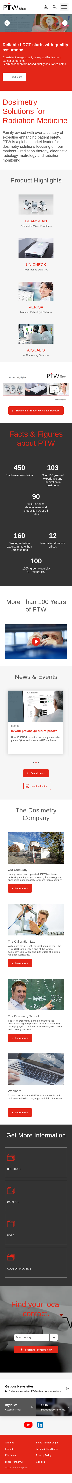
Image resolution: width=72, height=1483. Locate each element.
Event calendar (39, 784)
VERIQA (36, 305)
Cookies (40, 1460)
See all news (38, 771)
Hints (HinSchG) (14, 1460)
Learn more (21, 886)
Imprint (9, 1447)
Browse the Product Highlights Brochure (38, 408)
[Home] (15, 6)
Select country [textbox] (23, 1335)
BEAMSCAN (36, 219)
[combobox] (36, 1335)
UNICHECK (36, 263)
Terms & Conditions (46, 1447)
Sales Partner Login (47, 1440)
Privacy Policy (43, 1453)
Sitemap (9, 1440)
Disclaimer (11, 1453)
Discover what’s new (21, 75)
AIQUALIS (36, 348)
